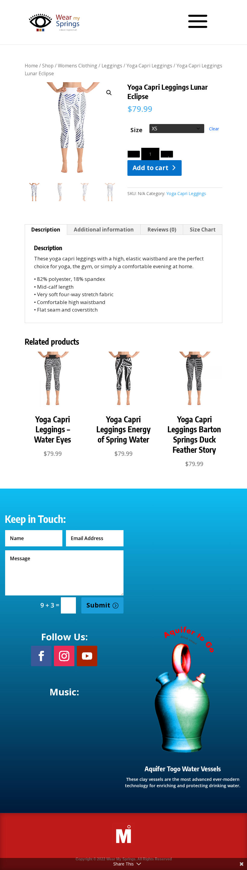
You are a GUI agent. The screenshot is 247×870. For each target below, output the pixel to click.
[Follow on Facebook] (41, 656)
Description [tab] (45, 229)
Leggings (112, 65)
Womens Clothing (77, 65)
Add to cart (150, 167)
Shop (48, 65)
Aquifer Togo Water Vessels (183, 768)
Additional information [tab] (104, 229)
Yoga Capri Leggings (149, 65)
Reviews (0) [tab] (161, 229)
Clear (214, 129)
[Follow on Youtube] (87, 656)
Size (136, 130)
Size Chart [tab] (203, 229)
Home (31, 65)
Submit (98, 605)
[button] (109, 92)
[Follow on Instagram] (64, 656)
